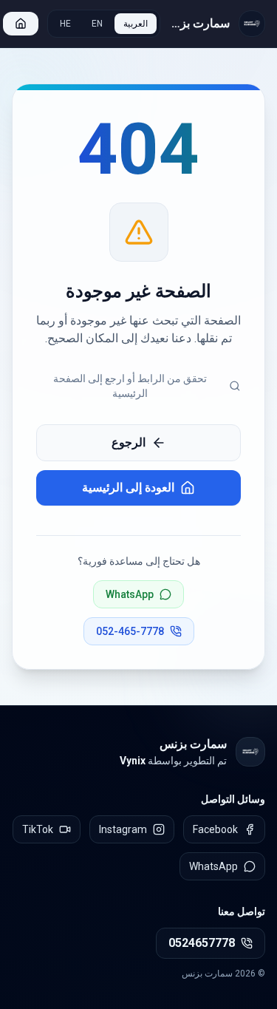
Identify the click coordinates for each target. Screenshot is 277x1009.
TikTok (37, 829)
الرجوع (129, 442)
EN (97, 23)
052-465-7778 (130, 631)
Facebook (215, 829)
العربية (135, 23)
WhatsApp (130, 594)
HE (65, 23)
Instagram (123, 829)
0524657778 (201, 943)
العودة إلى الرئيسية (128, 487)
